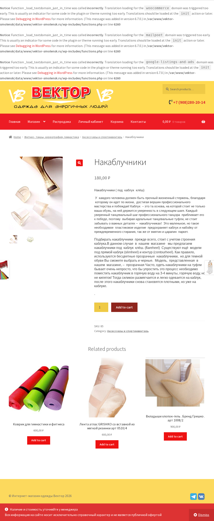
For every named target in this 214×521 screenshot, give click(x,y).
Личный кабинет (90, 121)
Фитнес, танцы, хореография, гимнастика (51, 137)
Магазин (34, 121)
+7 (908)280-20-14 (189, 102)
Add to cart (124, 307)
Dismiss (203, 515)
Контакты (138, 121)
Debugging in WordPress (33, 19)
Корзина (117, 121)
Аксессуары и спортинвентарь (102, 137)
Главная (14, 121)
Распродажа (62, 121)
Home (17, 137)
